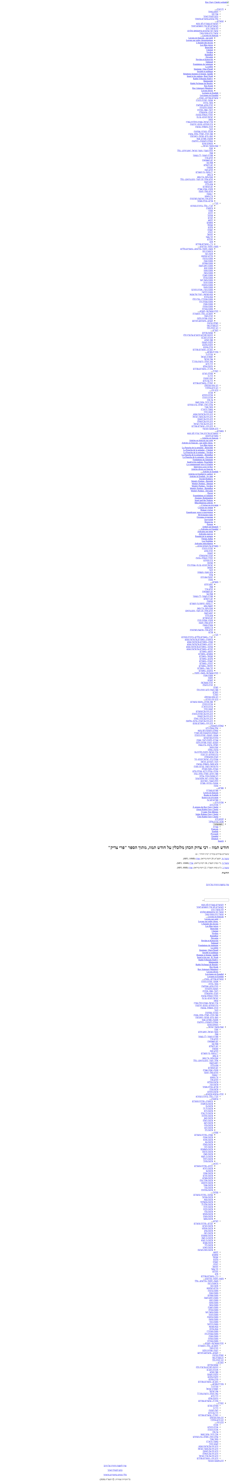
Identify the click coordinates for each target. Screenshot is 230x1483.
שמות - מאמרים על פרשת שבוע (200, 642)
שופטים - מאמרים (205, 654)
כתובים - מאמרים (206, 670)
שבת (211, 148)
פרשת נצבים (208, 1242)
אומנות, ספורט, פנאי (204, 138)
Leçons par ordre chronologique (199, 40)
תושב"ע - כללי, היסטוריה (203, 313)
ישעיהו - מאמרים (206, 661)
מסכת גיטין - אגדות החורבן (202, 289)
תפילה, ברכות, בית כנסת (208, 745)
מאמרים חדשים (212, 436)
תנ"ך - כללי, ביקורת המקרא (201, 205)
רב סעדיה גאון (212, 325)
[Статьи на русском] (200, 505)
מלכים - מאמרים (206, 658)
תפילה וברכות (212, 323)
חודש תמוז (209, 170)
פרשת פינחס (208, 1214)
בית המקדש (208, 560)
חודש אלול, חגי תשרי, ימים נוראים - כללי (196, 179)
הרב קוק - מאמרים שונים (203, 723)
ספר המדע (208, 340)
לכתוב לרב (219, 819)
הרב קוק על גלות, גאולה (203, 718)
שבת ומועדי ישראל (210, 146)
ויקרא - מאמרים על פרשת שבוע (200, 644)
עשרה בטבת (208, 625)
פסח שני (209, 162)
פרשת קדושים (207, 1182)
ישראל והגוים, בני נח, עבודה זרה (200, 565)
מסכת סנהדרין (212, 1331)
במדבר (210, 215)
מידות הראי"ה (207, 706)
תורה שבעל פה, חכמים (209, 311)
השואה (210, 567)
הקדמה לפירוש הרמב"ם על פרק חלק (198, 335)
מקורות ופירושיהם (211, 737)
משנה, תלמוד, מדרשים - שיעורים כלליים (196, 249)
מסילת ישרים (207, 373)
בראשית (209, 208)
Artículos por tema (205, 531)
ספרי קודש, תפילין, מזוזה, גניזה (206, 773)
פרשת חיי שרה (207, 1113)
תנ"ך (216, 203)
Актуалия (208, 519)
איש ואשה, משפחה (205, 572)
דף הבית (220, 9)
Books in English (211, 795)
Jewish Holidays (206, 479)
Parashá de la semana (204, 536)
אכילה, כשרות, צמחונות (203, 131)
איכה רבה (209, 253)
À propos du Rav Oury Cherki (205, 807)
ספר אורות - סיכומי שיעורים (201, 701)
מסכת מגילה (208, 277)
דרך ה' (210, 376)
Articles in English (210, 471)
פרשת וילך (208, 1245)
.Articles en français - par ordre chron (197, 443)
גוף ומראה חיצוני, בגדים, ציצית (206, 766)
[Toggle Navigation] (228, 5)
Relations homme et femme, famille (198, 74)
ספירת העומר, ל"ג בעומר (203, 155)
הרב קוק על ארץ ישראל (203, 424)
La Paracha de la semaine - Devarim (198, 457)
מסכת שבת (208, 261)
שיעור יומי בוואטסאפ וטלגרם (212, 912)
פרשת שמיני (208, 1173)
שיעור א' (225, 858)
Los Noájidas (207, 541)
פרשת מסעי (208, 1218)
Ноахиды (209, 522)
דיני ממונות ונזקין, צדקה (208, 776)
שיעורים (220, 21)
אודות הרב (219, 802)
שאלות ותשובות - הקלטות (202, 141)
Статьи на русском (209, 505)
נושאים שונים (207, 143)
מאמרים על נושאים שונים (208, 546)
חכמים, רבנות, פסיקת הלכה (207, 742)
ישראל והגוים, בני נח (205, 117)
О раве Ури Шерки (209, 812)
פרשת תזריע (208, 1175)
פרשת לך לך (208, 1108)
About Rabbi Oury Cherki (207, 809)
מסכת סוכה (208, 270)
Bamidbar (209, 55)
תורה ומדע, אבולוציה (204, 105)
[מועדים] (211, 582)
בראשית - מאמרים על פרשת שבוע (199, 639)
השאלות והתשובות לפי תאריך (206, 733)
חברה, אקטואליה (206, 112)
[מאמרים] (216, 431)
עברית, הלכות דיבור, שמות (207, 740)
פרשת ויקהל (208, 1159)
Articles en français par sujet (201, 440)
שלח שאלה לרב (212, 728)
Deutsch (214, 838)
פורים (210, 632)
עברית (215, 827)
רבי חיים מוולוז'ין (211, 388)
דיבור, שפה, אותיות (205, 110)
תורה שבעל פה (207, 682)
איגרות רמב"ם (207, 337)
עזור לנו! (215, 14)
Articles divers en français (202, 469)
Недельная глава (205, 515)
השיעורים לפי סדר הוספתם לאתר (204, 26)
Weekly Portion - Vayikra (202, 486)
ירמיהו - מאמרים (206, 663)
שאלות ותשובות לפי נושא (208, 730)
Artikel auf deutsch (210, 527)
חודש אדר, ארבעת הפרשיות (201, 630)
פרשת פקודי (208, 1161)
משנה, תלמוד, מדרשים (209, 246)
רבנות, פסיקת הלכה (205, 318)
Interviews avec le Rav (203, 467)
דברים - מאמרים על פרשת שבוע (200, 649)
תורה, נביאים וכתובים (215, 1094)
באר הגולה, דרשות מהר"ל (202, 361)
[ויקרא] (212, 1164)
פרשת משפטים (207, 1149)
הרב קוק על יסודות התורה (202, 713)
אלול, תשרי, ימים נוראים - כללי (205, 1060)
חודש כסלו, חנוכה (206, 191)
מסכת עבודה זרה (206, 301)
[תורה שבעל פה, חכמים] (199, 311)
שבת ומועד (213, 747)
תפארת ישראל (207, 356)
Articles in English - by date (201, 476)
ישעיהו (210, 229)
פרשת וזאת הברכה (205, 1250)
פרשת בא (209, 1142)
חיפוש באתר (213, 11)
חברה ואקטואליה (206, 555)
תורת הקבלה (208, 685)
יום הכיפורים (208, 186)
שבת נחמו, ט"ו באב (205, 177)
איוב (211, 241)
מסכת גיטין (213, 1321)
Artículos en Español (209, 529)
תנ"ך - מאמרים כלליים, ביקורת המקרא (197, 637)
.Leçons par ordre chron (208, 921)
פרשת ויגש (208, 1127)
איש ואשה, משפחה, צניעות (207, 764)
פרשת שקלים (212, 1082)
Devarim (209, 57)
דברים (210, 217)
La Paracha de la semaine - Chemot (198, 450)
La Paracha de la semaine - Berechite (197, 447)
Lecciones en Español (209, 95)
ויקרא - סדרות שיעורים (203, 1166)
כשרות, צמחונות (211, 1012)
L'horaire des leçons (204, 43)
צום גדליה (209, 184)
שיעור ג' (226, 868)
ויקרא (210, 213)
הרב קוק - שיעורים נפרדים (202, 426)
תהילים (210, 239)
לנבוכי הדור (208, 412)
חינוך (211, 129)
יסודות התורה (207, 548)
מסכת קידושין (207, 292)
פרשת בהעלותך (206, 1202)
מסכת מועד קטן (206, 280)
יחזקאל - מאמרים (206, 666)
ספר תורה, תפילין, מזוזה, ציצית (200, 134)
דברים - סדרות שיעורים (203, 1223)
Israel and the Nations (204, 500)
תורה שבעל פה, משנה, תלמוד (206, 673)
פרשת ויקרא (208, 1168)
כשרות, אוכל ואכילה (210, 769)
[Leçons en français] (201, 36)
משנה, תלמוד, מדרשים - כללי (206, 1281)
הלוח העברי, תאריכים (209, 781)
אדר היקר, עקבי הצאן (204, 402)
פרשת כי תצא (207, 1238)
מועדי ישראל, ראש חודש (208, 1032)
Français (214, 829)
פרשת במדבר (207, 1197)
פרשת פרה (214, 1089)
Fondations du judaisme (203, 64)
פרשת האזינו (208, 1247)
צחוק (211, 574)
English (215, 831)
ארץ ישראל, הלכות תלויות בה (206, 752)
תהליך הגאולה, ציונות (204, 558)
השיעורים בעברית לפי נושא (207, 23)
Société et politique (205, 71)
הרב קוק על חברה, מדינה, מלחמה (199, 721)
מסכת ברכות (208, 258)
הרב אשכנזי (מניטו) (210, 428)
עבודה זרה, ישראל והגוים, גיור (206, 759)
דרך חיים (209, 364)
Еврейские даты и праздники (199, 512)
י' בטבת (210, 193)
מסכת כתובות (207, 285)
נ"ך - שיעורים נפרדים (204, 244)
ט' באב (210, 174)
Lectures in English (210, 93)
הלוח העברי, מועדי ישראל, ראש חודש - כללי (195, 150)
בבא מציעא (213, 1326)
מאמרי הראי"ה (207, 409)
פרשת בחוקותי (207, 1190)
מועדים (215, 582)
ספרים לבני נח (212, 800)
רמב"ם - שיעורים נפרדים (203, 349)
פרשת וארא (208, 1139)
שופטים (210, 222)
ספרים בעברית (212, 790)
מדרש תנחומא (207, 256)
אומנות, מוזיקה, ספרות (209, 783)
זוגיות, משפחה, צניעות (204, 126)
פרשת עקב (208, 1230)
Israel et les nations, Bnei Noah (200, 76)
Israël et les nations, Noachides (200, 462)
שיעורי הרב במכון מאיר (209, 33)
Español (214, 836)
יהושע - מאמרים (206, 651)
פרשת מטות (208, 1216)
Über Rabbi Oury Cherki (207, 817)
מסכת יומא (208, 268)
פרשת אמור (208, 1185)
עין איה (210, 400)
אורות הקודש (207, 395)
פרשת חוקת (208, 1209)
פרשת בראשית (207, 1103)
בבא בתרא (208, 297)
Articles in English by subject (200, 474)
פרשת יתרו (208, 1147)
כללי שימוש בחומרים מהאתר (206, 19)
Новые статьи (206, 510)
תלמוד (210, 678)
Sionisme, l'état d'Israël (203, 69)
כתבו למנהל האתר (115, 1470)
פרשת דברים (207, 1226)
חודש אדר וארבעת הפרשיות (201, 198)
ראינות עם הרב (207, 577)
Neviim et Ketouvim (204, 59)
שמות (210, 210)
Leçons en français (210, 35)
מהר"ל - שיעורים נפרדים (203, 368)
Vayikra (209, 52)
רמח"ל (215, 371)
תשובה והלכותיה (206, 107)
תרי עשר (209, 237)
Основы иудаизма (205, 517)
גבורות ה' (209, 354)
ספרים (221, 788)
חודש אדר (214, 1079)
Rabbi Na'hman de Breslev (201, 83)
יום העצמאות (207, 160)
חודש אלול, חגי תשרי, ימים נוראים (199, 610)
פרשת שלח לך (207, 1204)
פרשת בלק (208, 1211)
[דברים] (212, 1221)
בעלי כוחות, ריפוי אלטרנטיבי (206, 778)
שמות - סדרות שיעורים (203, 1135)
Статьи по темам (205, 507)
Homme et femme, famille (207, 955)
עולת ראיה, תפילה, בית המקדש (200, 404)
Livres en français (210, 793)
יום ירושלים (208, 165)
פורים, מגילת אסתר (205, 201)
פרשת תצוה (208, 1154)
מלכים (210, 227)
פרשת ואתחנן (207, 1228)
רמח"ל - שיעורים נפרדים (203, 383)
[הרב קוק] (210, 390)
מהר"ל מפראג (212, 352)
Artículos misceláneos (204, 543)
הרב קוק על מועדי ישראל (203, 416)
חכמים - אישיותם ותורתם (202, 320)
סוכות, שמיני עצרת (205, 189)
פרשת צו (209, 1170)
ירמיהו (210, 232)
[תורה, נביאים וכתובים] (205, 1094)
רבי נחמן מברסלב (211, 385)
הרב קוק (214, 390)
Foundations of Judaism (203, 495)
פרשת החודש (212, 1091)
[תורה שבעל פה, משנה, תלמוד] (193, 673)
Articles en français (210, 438)
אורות (210, 392)
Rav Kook (208, 86)
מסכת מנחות (208, 306)
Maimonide (208, 81)
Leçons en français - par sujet (200, 38)
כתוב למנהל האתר (210, 16)
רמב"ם (215, 330)
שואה (210, 119)
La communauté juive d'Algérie (199, 464)
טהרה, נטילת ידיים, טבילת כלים (205, 771)
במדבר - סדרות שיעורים (203, 1194)
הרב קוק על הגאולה (205, 421)
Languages (218, 824)
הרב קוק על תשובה (205, 419)
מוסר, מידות (208, 102)
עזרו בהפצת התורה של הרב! (217, 881)
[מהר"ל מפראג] (206, 352)
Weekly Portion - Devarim (202, 491)
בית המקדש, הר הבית (209, 754)
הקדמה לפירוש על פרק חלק (207, 1367)
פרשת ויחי (209, 1130)
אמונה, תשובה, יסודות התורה (206, 735)
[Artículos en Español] (200, 529)
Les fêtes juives (206, 45)
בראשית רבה (207, 251)
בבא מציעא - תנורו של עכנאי (201, 294)
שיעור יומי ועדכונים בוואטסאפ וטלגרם (202, 31)
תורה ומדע (208, 551)
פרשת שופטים (207, 1235)
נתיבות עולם (208, 366)
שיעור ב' (225, 863)
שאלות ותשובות (217, 725)
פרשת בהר (208, 1187)
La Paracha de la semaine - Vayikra (198, 452)
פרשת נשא (208, 1199)
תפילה (215, 687)
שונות (210, 579)
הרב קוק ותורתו (212, 699)
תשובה (210, 553)
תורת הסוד (208, 316)
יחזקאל (210, 234)
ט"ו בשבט (209, 196)
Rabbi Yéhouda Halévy (203, 78)
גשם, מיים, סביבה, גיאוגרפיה (201, 136)
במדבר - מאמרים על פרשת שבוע (199, 646)
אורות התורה (207, 397)
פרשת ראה (208, 1233)
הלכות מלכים (207, 344)
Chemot (209, 50)
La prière (209, 66)
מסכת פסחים (207, 263)
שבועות (210, 167)
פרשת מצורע (207, 1178)
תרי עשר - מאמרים (205, 668)
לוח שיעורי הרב (212, 28)
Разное (210, 524)
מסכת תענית (208, 275)
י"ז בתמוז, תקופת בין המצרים (201, 603)
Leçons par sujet (211, 919)
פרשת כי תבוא (207, 1240)
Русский (214, 834)
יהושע (210, 220)
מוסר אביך (208, 407)
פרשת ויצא (208, 1118)
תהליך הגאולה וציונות (204, 114)
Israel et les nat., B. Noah (207, 957)
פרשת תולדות (207, 1115)
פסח (211, 153)
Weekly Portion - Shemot (202, 483)
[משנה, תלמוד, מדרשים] (204, 1279)
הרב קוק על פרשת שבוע (203, 414)
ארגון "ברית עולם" (216, 821)
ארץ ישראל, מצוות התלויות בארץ (199, 122)
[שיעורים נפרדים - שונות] (198, 98)
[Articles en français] (201, 438)
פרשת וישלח (208, 1120)
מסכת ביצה (208, 273)
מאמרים (220, 431)
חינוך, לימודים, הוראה (209, 761)
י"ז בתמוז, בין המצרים (204, 172)
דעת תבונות (208, 378)
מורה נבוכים (208, 347)
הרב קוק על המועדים (204, 711)
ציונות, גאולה (213, 749)
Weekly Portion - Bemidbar (201, 488)
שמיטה (210, 563)
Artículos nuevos (206, 534)
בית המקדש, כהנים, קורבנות (201, 124)
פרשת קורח (208, 1206)
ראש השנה (208, 182)
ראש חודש (208, 584)
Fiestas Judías (207, 539)
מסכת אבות (208, 304)
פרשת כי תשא (207, 1156)
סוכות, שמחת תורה (205, 620)
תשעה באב (208, 606)
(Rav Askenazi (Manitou (202, 88)
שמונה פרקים (207, 332)
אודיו (198, 858)
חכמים (210, 680)
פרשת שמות (208, 1137)
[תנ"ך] (213, 635)
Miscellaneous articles (204, 503)
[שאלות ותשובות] (210, 726)
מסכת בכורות (207, 309)
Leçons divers (207, 90)
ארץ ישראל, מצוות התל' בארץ (206, 1003)
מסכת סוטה (208, 287)
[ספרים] (217, 788)
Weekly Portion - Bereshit (202, 481)
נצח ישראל (208, 359)
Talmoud (209, 62)
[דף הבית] (216, 9)
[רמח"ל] (212, 371)
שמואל (210, 225)
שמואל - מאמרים (206, 656)
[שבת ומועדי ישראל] (202, 146)
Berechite (209, 47)
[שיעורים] (216, 21)
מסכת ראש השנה (206, 265)
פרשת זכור (214, 1084)
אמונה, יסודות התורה (204, 100)
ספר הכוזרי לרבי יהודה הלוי (207, 690)
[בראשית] (210, 1099)
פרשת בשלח (208, 1144)
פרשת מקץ (208, 1125)
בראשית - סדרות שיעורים (202, 1101)
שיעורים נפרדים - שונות (208, 98)
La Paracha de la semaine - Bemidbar (197, 455)
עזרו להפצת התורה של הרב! (115, 1465)
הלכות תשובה (207, 342)
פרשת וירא (208, 1111)
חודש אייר (209, 158)
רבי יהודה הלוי (212, 328)
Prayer (210, 493)
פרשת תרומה (207, 1151)
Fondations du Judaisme (203, 459)
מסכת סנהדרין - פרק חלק (202, 299)
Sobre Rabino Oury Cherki (207, 814)
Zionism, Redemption (204, 498)
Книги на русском (210, 797)
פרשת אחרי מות (206, 1180)
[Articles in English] (202, 472)
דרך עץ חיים (208, 380)
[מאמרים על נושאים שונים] (196, 546)
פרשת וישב (208, 1123)
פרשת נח (209, 1106)
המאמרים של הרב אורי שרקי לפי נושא (202, 433)
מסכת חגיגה (208, 282)
